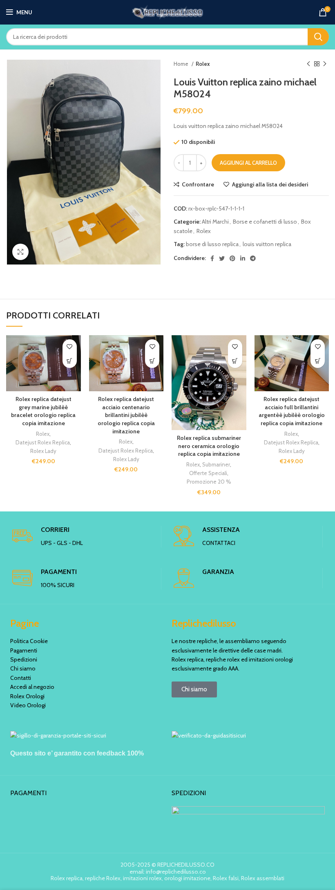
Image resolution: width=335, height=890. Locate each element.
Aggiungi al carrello (248, 162)
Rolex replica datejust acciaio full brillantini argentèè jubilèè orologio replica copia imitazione (292, 411)
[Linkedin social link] (243, 258)
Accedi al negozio (32, 686)
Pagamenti (23, 650)
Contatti (20, 678)
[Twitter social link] (222, 258)
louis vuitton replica (267, 244)
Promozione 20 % (209, 481)
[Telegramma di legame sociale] (253, 258)
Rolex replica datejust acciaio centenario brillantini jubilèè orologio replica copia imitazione (126, 415)
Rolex (203, 64)
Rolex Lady (43, 451)
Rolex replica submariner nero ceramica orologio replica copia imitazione (209, 445)
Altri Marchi (215, 221)
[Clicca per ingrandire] (20, 252)
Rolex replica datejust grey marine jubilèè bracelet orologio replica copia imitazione (43, 411)
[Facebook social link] (212, 258)
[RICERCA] (318, 36)
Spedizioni (23, 659)
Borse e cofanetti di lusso (265, 221)
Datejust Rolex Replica (43, 442)
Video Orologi (28, 705)
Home (182, 64)
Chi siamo (23, 668)
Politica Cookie (29, 641)
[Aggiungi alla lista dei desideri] (70, 346)
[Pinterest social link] (232, 258)
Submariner (216, 464)
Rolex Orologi (27, 696)
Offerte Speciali (208, 473)
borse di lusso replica (212, 244)
